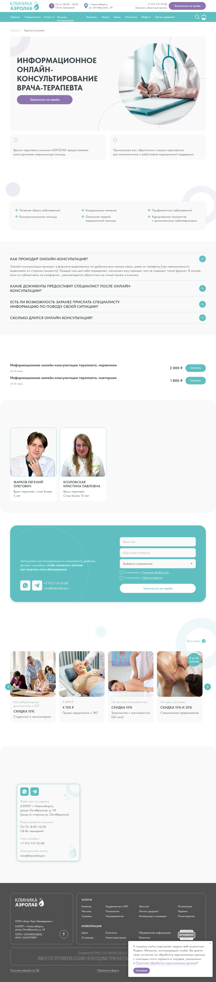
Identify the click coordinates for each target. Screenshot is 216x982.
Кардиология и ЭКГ (117, 906)
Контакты (131, 17)
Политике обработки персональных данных (166, 963)
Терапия (182, 911)
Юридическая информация (155, 932)
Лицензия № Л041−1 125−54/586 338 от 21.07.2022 (108, 952)
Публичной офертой (152, 577)
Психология (112, 911)
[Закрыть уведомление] (210, 943)
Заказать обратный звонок (151, 7)
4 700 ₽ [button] (68, 707)
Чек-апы (86, 911)
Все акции (193, 641)
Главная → (16, 30)
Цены (117, 17)
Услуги (48, 17)
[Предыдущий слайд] (8, 686)
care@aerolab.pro (56, 588)
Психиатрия (185, 906)
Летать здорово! (165, 17)
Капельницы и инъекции (152, 916)
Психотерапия (186, 916)
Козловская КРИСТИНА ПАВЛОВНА (81, 484)
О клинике (87, 937)
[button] (187, 6)
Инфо (145, 17)
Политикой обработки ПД (155, 572)
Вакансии (144, 937)
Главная (15, 17)
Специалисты (32, 17)
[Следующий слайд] (207, 686)
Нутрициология (115, 916)
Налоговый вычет (116, 937)
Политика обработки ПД (24, 970)
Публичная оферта (108, 970)
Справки (87, 916)
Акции (105, 17)
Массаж (144, 906)
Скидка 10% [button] (24, 711)
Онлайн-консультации (65, 19)
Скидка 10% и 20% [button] (176, 707)
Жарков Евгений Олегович (28, 484)
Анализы (91, 17)
